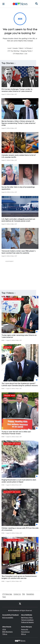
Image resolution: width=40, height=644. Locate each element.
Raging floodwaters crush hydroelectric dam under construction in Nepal (19, 481)
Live (26, 53)
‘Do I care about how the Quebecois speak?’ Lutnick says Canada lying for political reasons (20, 384)
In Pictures (28, 48)
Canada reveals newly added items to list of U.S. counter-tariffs (19, 156)
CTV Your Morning (13, 51)
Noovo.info (24, 629)
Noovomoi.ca (25, 632)
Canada (15, 48)
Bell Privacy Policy (27, 617)
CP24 (4, 629)
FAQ (23, 594)
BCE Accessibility (7, 617)
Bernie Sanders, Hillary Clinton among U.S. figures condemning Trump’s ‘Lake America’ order (19, 123)
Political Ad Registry (27, 622)
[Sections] (3, 4)
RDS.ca (23, 634)
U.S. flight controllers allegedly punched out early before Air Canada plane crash (18, 220)
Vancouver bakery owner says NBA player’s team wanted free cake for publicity (19, 252)
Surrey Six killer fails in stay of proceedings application (18, 188)
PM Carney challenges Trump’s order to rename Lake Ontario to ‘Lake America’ (17, 90)
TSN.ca (4, 634)
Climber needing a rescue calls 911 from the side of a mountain (20, 529)
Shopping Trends (26, 51)
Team (4, 597)
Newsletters (30, 594)
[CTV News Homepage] (20, 4)
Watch (21, 48)
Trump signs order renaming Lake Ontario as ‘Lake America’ (19, 336)
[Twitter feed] (20, 603)
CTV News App (7, 594)
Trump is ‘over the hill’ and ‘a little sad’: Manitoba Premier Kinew (16, 433)
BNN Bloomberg (7, 632)
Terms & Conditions (27, 620)
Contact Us (17, 594)
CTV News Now (18, 53)
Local (9, 48)
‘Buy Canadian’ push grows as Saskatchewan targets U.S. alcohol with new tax (19, 577)
